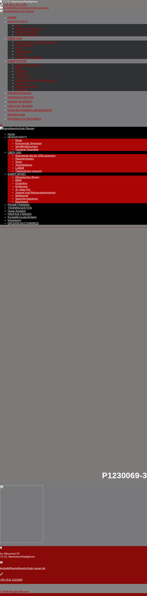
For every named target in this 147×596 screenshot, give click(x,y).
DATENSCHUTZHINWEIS (24, 119)
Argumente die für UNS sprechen (35, 42)
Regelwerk (21, 89)
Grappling (21, 71)
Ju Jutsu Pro (22, 77)
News (18, 25)
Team (18, 48)
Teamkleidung (23, 51)
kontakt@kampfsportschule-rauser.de (26, 7)
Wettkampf (21, 83)
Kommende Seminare (28, 28)
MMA (18, 68)
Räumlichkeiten (24, 45)
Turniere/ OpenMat (26, 34)
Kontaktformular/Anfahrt (30, 110)
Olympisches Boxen (27, 64)
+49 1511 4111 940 (15, 4)
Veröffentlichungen (26, 31)
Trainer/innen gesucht (28, 57)
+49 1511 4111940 (11, 579)
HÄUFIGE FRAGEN (20, 106)
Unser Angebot (20, 101)
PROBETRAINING (20, 93)
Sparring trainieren (26, 86)
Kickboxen (21, 74)
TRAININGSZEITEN (21, 97)
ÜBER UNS (15, 38)
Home (12, 17)
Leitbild (19, 54)
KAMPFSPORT (17, 61)
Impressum (16, 114)
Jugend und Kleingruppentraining (35, 80)
